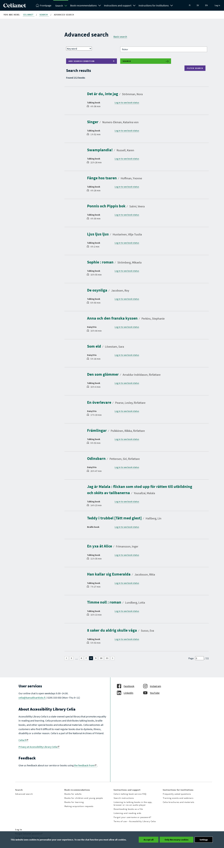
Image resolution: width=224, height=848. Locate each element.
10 (102, 658)
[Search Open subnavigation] (66, 5)
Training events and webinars (178, 798)
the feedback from (84, 765)
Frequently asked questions (177, 794)
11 (108, 658)
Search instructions (124, 798)
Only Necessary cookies (176, 839)
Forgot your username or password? (132, 817)
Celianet (28, 14)
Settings (204, 839)
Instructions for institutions (154, 5)
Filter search (195, 68)
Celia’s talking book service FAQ (130, 794)
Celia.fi (22, 740)
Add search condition (81, 61)
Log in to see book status (127, 102)
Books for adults (72, 794)
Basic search (120, 36)
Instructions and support (117, 5)
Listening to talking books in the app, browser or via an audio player (133, 803)
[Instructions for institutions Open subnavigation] (171, 5)
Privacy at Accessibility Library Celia (38, 746)
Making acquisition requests (78, 806)
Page (190, 658)
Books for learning (74, 802)
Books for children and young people (83, 798)
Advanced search (24, 794)
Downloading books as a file (128, 809)
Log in (217, 5)
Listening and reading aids (127, 813)
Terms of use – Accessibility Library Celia (135, 821)
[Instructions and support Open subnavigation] (134, 5)
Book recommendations (83, 5)
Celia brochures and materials (178, 802)
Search (59, 5)
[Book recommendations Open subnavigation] (99, 5)
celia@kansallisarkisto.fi (32, 697)
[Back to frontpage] (14, 6)
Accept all (148, 839)
